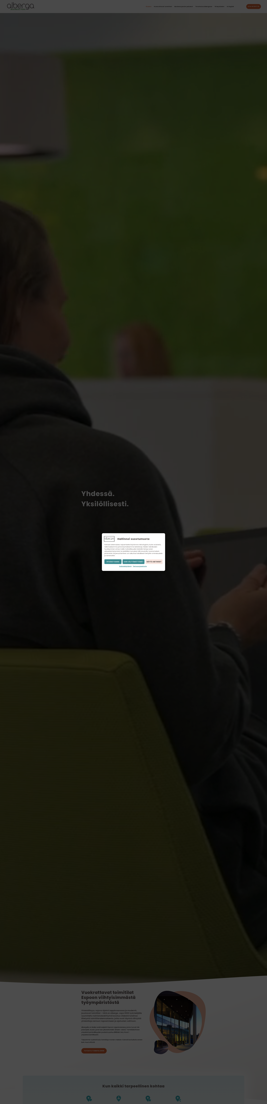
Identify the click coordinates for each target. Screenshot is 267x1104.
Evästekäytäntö (125, 566)
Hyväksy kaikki (113, 562)
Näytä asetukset (154, 562)
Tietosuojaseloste (140, 566)
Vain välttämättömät (133, 562)
